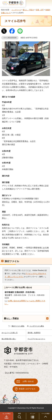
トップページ (16, 10)
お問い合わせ (28, 381)
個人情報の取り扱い (9, 339)
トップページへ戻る (36, 326)
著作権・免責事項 (34, 333)
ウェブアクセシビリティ (36, 339)
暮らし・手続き (28, 10)
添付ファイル (12, 261)
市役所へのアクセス (27, 389)
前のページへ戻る (18, 326)
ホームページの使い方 (10, 333)
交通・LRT (40, 10)
